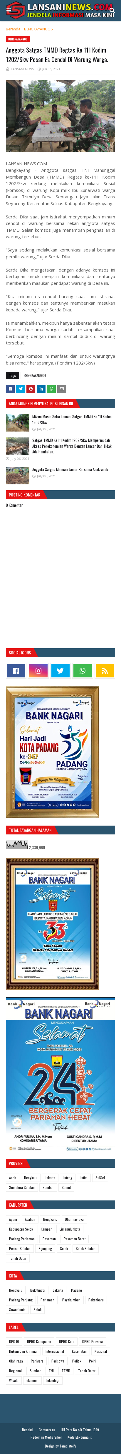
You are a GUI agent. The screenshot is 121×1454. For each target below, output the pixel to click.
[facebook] (16, 670)
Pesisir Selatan (20, 1248)
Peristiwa (57, 1360)
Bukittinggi (37, 1290)
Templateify (68, 1445)
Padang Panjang (21, 1299)
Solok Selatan (85, 1248)
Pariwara (37, 1360)
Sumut (66, 1187)
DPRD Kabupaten (39, 1341)
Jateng (67, 1177)
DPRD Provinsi (92, 1341)
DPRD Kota (66, 1341)
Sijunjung (45, 1248)
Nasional (101, 1351)
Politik (76, 1360)
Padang (76, 1290)
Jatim (84, 1177)
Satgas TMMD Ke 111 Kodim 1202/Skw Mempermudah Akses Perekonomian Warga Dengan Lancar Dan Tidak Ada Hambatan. (72, 446)
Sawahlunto (17, 1309)
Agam (13, 1219)
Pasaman (49, 1238)
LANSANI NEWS (22, 69)
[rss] (105, 670)
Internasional (55, 1351)
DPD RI (14, 1341)
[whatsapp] (82, 670)
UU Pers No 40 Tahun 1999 (80, 1429)
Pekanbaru (96, 1299)
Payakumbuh (71, 1299)
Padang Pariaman (22, 1238)
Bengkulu (30, 1177)
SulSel (100, 1177)
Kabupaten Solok (21, 1228)
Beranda (13, 29)
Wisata (14, 1380)
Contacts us (47, 1429)
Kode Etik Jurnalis (80, 1437)
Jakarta (50, 1177)
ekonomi (32, 1380)
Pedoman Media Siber (46, 1437)
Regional (15, 1370)
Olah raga (16, 1360)
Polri (92, 1360)
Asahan (30, 1219)
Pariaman (47, 1299)
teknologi (52, 1380)
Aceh (12, 1177)
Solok (64, 1248)
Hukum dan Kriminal (23, 1351)
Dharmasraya (74, 1219)
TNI (51, 1370)
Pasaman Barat (74, 1238)
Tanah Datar (17, 1258)
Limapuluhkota (70, 1228)
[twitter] (60, 670)
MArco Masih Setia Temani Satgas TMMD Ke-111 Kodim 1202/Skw (72, 419)
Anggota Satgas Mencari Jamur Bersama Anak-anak (70, 469)
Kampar (46, 1228)
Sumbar (48, 1187)
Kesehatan (79, 1351)
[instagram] (38, 670)
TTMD (66, 1370)
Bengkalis (50, 1219)
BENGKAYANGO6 (38, 29)
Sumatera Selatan (22, 1187)
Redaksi (27, 1429)
